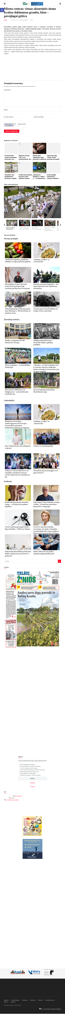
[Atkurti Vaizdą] (15, 124)
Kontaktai (13, 1002)
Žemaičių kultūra (11, 319)
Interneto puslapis (39, 117)
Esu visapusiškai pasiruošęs (27, 764)
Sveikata (8, 481)
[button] (2, 10)
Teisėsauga (24, 1000)
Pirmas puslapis (24, 20)
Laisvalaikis (9, 400)
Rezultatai (32, 783)
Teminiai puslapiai (15, 1000)
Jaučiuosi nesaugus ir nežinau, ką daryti (30, 775)
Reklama (6, 1002)
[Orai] (11, 798)
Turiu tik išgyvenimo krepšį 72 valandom (30, 766)
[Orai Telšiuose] (17, 796)
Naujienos (6, 1000)
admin (5, 20)
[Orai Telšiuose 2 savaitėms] (11, 800)
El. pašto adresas (8, 117)
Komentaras (8, 90)
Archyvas (32, 786)
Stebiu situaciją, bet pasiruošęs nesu (29, 771)
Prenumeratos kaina (49, 1000)
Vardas (6, 110)
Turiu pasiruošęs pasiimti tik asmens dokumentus (32, 770)
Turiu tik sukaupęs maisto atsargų (28, 768)
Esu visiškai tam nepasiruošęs (28, 773)
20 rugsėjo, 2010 (14, 20)
